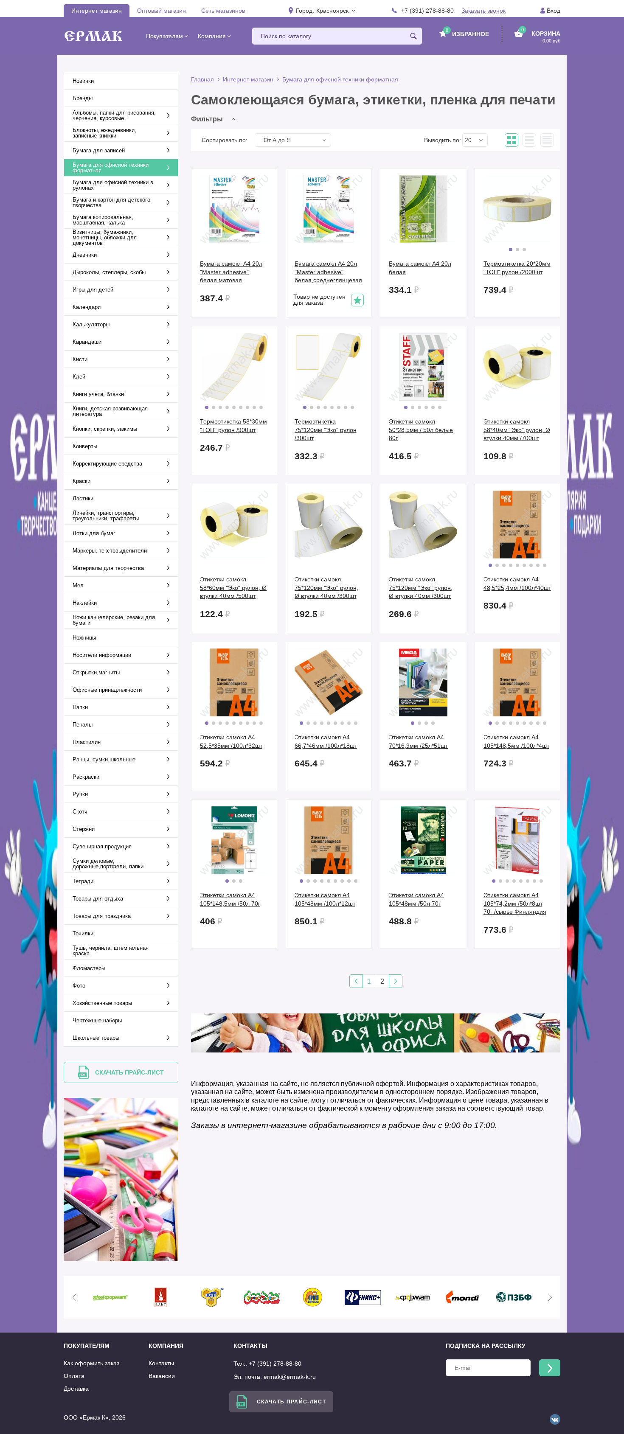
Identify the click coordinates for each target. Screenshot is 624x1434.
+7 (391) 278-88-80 (427, 10)
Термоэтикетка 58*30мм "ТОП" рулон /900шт (233, 425)
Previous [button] (74, 1297)
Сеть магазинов (223, 10)
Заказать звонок (483, 11)
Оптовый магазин (161, 10)
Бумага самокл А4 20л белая (420, 267)
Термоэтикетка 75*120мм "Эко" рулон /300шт (326, 429)
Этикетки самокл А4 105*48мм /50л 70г (416, 899)
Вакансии (162, 1376)
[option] (110, 1297)
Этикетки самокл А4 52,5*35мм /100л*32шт (231, 741)
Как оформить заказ (91, 1363)
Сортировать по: (224, 140)
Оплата (74, 1376)
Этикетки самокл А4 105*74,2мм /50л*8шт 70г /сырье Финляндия (514, 903)
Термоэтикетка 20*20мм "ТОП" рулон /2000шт (517, 267)
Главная (202, 79)
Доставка (76, 1389)
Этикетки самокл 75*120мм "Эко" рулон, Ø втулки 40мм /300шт (326, 587)
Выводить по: (442, 140)
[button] (335, 10)
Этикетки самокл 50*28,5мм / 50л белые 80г (421, 429)
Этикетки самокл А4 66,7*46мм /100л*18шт (326, 741)
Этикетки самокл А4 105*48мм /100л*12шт (325, 899)
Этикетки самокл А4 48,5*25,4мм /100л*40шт (517, 583)
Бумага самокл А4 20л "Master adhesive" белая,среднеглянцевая (328, 271)
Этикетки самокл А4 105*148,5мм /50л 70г (230, 899)
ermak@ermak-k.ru (290, 1376)
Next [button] (549, 1297)
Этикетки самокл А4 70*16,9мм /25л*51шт (418, 741)
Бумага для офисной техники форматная (340, 79)
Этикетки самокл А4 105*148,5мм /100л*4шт (516, 741)
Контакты (161, 1363)
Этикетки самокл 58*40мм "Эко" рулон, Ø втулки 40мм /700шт (516, 429)
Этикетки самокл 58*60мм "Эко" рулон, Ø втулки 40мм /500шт (233, 587)
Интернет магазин (96, 10)
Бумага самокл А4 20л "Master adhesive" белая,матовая (231, 271)
